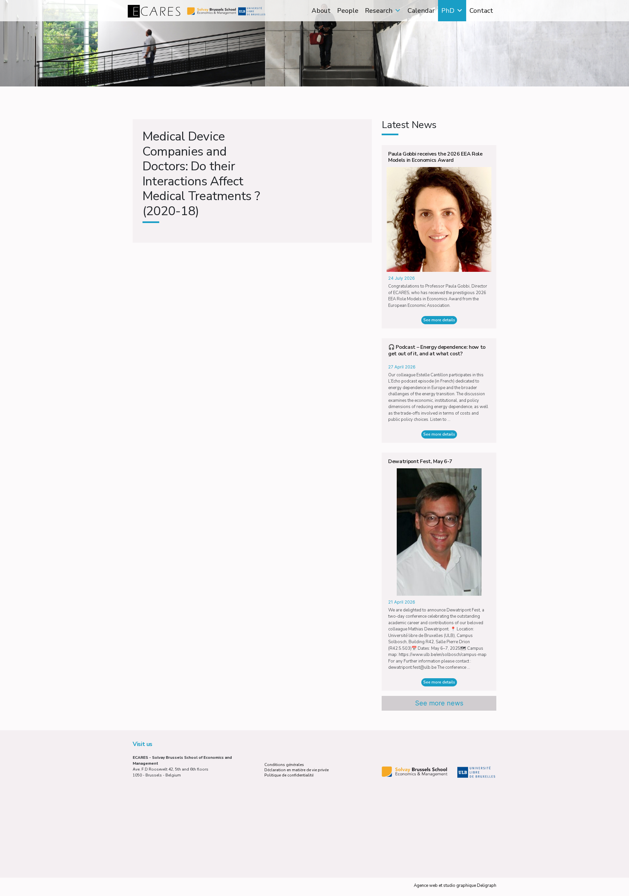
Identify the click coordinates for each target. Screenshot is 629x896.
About (321, 10)
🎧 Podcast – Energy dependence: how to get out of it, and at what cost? (437, 350)
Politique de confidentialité (289, 775)
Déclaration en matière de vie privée (296, 770)
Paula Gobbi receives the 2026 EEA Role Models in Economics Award (435, 157)
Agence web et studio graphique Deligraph (455, 885)
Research (378, 10)
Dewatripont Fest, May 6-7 (420, 461)
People (347, 10)
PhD (447, 10)
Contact (481, 10)
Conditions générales (284, 764)
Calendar (421, 10)
